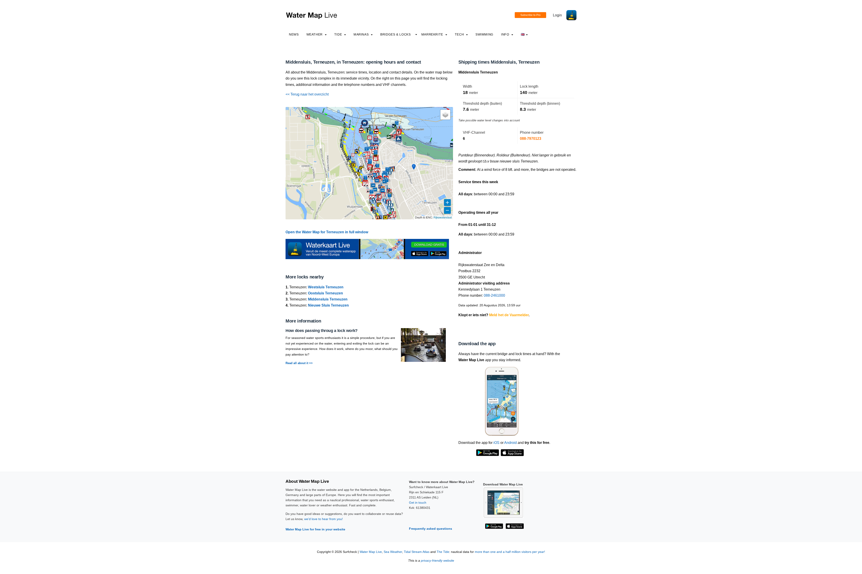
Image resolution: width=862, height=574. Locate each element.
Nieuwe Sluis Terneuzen (328, 305)
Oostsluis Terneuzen (325, 293)
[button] (364, 154)
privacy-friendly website (437, 560)
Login (557, 15)
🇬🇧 (523, 34)
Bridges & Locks (395, 34)
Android (510, 443)
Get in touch (417, 502)
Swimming (484, 34)
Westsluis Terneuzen (325, 287)
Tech (460, 34)
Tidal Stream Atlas (416, 552)
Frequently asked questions (430, 528)
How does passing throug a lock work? (322, 330)
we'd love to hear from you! (323, 519)
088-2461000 (494, 295)
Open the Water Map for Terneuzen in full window (327, 232)
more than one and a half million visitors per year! (510, 552)
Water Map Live (371, 552)
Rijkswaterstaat (442, 217)
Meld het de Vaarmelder (509, 315)
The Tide (443, 552)
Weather (315, 34)
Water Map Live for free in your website (315, 529)
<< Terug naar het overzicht (307, 94)
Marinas (362, 34)
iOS (496, 443)
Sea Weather (393, 552)
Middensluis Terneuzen (327, 299)
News (294, 34)
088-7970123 (530, 138)
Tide (338, 34)
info (505, 34)
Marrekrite (432, 34)
